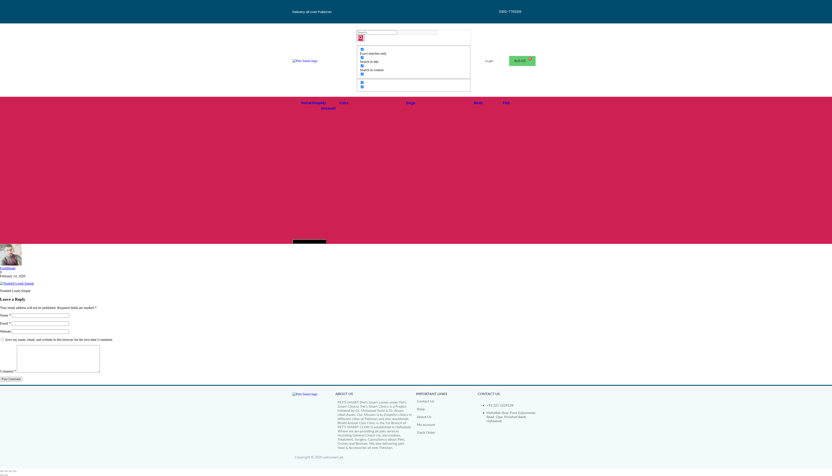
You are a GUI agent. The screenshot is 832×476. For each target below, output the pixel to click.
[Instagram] (528, 17)
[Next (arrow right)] (6, 475)
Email (5, 323)
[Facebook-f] (528, 5)
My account (426, 425)
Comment (8, 371)
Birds (478, 102)
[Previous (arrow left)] (1, 475)
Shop (316, 102)
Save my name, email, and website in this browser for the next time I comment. (59, 339)
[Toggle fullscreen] (6, 471)
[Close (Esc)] (14, 471)
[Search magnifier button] (361, 38)
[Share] (10, 471)
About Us (424, 417)
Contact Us (425, 401)
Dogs (410, 102)
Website (5, 331)
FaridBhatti (7, 268)
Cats (343, 102)
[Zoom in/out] (1, 471)
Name (5, 315)
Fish (506, 102)
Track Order (426, 432)
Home (306, 102)
